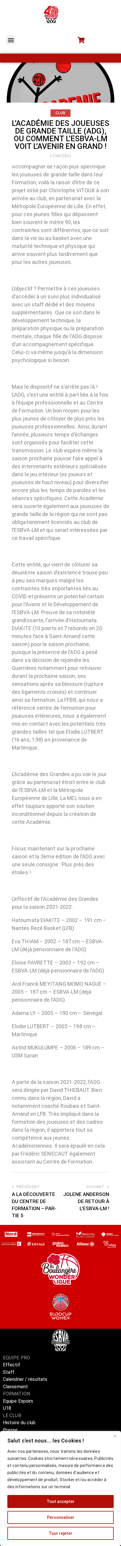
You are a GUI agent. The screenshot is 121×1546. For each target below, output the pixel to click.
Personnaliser (60, 1517)
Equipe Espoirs (18, 1401)
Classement (15, 1386)
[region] (60, 1488)
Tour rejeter (60, 1533)
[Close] (114, 1436)
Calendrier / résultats (25, 1379)
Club (60, 113)
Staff (9, 1372)
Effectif (12, 1365)
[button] (11, 40)
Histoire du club (19, 1422)
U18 (7, 1408)
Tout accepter (61, 1501)
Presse (10, 1430)
